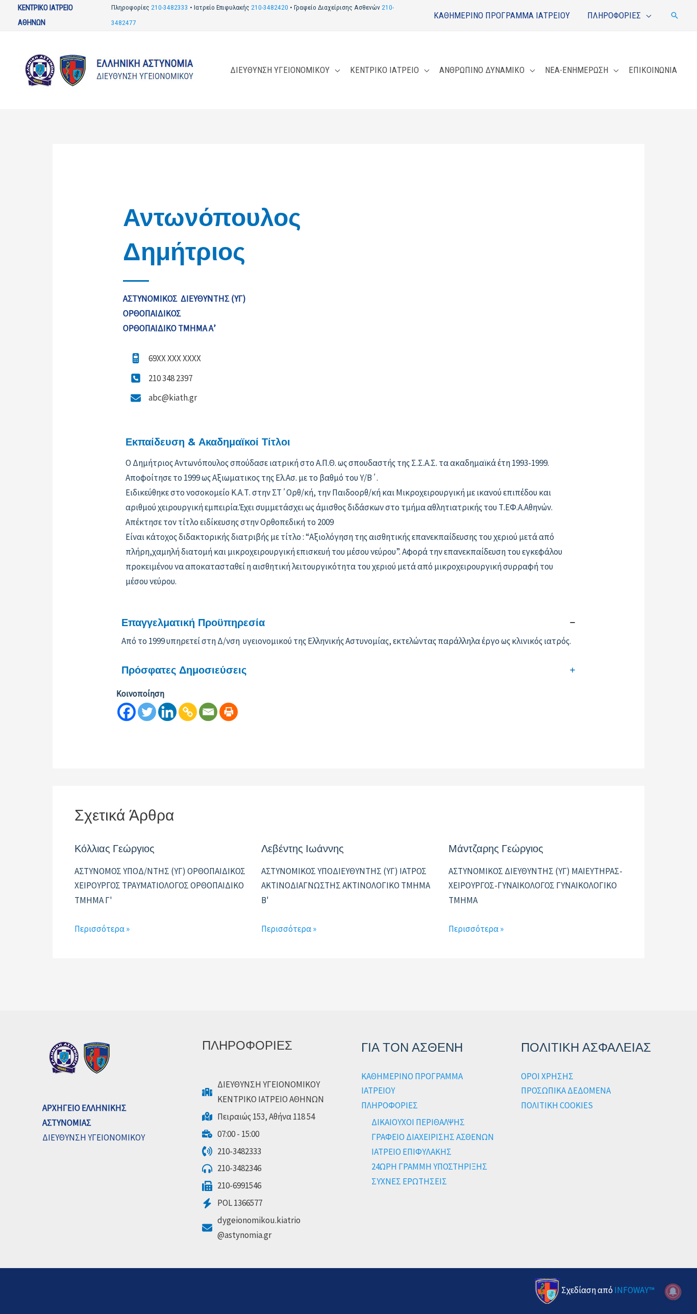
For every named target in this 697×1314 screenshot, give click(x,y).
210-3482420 (269, 7)
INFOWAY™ (634, 1290)
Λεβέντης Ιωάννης (302, 848)
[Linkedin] (167, 712)
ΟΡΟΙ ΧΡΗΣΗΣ (547, 1076)
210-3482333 (169, 7)
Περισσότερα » (102, 928)
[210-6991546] (231, 1185)
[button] (674, 15)
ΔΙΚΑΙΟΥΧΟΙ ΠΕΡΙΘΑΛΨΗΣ (418, 1122)
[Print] (228, 712)
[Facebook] (126, 712)
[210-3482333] (231, 1151)
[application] (646, 15)
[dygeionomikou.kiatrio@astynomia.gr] (251, 1228)
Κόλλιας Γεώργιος (114, 848)
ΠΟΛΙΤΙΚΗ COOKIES (557, 1105)
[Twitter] (147, 712)
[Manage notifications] (673, 1291)
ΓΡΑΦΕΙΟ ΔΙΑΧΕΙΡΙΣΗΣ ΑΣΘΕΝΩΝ (432, 1137)
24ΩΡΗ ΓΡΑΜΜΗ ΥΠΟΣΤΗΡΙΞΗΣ (429, 1166)
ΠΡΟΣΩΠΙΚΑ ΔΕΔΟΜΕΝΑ (566, 1090)
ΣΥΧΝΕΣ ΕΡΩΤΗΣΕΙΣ (409, 1181)
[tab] (348, 632)
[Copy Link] (188, 712)
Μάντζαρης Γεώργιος (497, 848)
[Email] (208, 712)
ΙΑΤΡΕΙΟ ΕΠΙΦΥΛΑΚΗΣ (411, 1151)
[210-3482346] (231, 1168)
